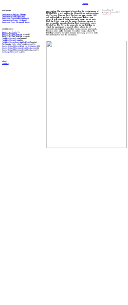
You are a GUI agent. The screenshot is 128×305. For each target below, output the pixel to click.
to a (10, 38)
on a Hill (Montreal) (13, 16)
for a (10, 46)
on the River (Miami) (14, 14)
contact (5, 63)
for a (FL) (13, 52)
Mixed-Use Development (27, 46)
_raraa (85, 3)
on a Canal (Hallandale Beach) (15, 18)
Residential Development (27, 48)
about (4, 61)
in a (9, 32)
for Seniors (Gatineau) (14, 20)
